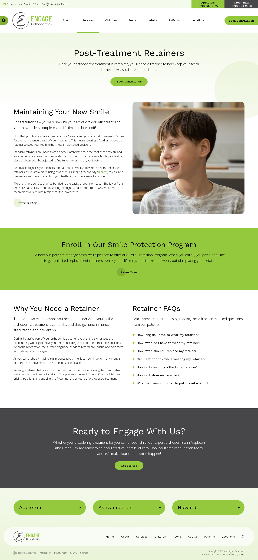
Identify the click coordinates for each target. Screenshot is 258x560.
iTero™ (102, 172)
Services (141, 536)
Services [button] (88, 20)
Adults (192, 536)
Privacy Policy (60, 552)
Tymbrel (240, 554)
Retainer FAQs (27, 203)
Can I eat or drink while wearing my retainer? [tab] (171, 359)
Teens (177, 536)
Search (73, 552)
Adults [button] (152, 20)
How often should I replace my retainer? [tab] (167, 351)
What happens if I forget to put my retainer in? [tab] (172, 383)
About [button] (66, 20)
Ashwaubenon (115, 507)
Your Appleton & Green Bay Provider (44, 4)
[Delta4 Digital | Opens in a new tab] (25, 553)
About (125, 536)
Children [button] (111, 20)
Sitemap (84, 552)
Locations (228, 536)
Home (110, 536)
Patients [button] (174, 20)
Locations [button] (197, 20)
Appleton (30, 507)
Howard (187, 507)
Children (160, 536)
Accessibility (45, 552)
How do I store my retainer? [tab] (158, 375)
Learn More (129, 272)
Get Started (129, 465)
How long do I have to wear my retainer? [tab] (168, 335)
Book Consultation (241, 20)
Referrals (11, 4)
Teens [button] (133, 20)
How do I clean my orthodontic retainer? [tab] (167, 367)
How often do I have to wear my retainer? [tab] (168, 343)
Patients (209, 536)
